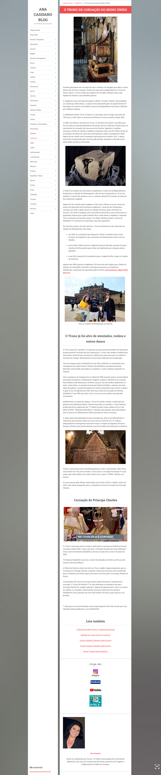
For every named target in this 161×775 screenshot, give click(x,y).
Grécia (32, 119)
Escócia (33, 96)
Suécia (32, 185)
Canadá (33, 68)
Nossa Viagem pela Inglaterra (95, 651)
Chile (32, 72)
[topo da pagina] (157, 768)
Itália (32, 143)
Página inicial (35, 30)
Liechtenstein (35, 152)
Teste (32, 213)
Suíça (32, 190)
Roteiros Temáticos (37, 39)
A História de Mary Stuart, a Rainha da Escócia (95, 629)
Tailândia (33, 194)
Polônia (33, 171)
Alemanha (34, 44)
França (32, 115)
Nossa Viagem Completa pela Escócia (95, 646)
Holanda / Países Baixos (38, 124)
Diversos (33, 209)
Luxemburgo (34, 157)
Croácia (33, 82)
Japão (32, 147)
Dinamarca (34, 86)
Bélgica (32, 54)
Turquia (33, 199)
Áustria (32, 49)
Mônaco (33, 166)
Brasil (32, 63)
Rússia (32, 180)
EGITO (32, 91)
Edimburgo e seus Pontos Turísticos (95, 635)
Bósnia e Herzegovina (38, 58)
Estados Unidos (35, 110)
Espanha (33, 105)
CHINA (32, 77)
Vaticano (33, 204)
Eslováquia (34, 100)
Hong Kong (34, 129)
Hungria (33, 133)
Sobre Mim (34, 35)
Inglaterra (33, 138)
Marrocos (33, 162)
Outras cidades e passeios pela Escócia (95, 640)
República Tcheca (36, 176)
